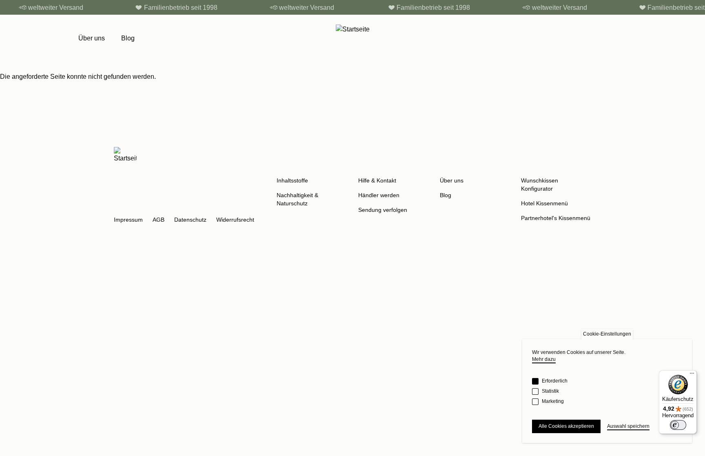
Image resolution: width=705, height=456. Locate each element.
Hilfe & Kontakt (377, 180)
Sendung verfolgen (382, 210)
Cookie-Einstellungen (607, 334)
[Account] (605, 38)
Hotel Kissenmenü (544, 203)
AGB (158, 219)
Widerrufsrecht (235, 219)
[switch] (678, 425)
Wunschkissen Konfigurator (539, 184)
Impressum (128, 219)
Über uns (91, 38)
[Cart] (623, 38)
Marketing (553, 401)
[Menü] (692, 375)
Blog (128, 38)
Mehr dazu (544, 359)
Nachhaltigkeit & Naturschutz (297, 199)
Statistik (550, 391)
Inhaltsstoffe (292, 180)
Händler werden (378, 195)
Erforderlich (555, 381)
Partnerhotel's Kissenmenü (555, 218)
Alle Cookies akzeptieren (566, 426)
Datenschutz (190, 219)
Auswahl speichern (628, 426)
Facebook (139, 205)
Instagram (120, 205)
